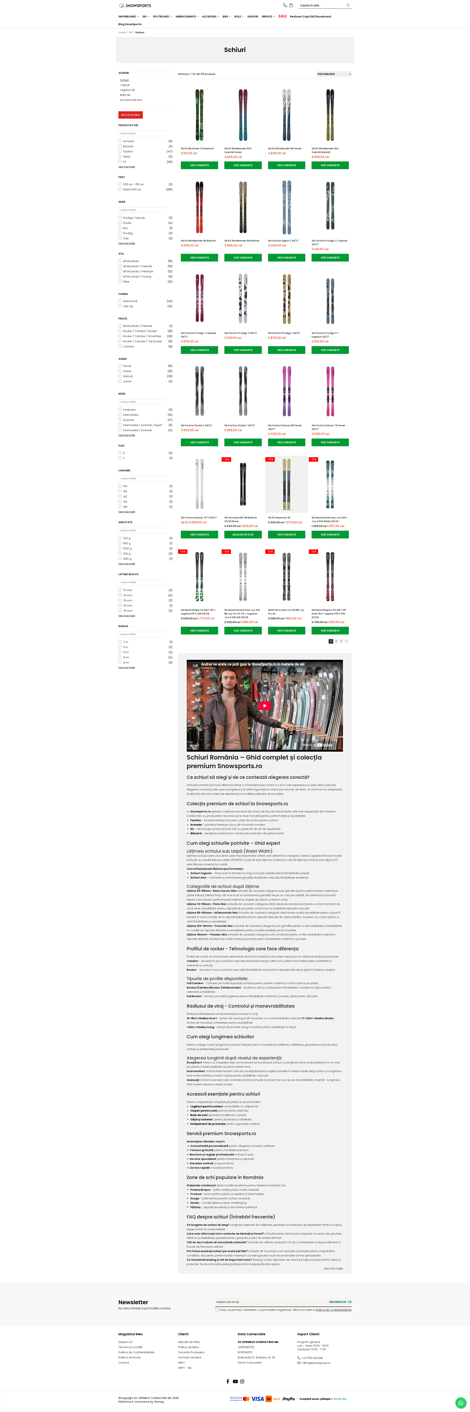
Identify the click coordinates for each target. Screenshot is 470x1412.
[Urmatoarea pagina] (346, 641)
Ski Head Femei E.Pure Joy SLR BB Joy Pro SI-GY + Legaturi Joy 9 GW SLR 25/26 (242, 613)
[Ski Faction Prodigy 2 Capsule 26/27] (330, 207)
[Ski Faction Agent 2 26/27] (286, 207)
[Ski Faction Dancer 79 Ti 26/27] (199, 484)
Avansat (128, 420)
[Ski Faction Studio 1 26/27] (243, 392)
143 (125, 502)
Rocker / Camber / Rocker (140, 331)
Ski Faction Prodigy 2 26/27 (240, 333)
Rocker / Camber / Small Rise (142, 336)
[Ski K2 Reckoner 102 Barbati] (199, 115)
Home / (123, 32)
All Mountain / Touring (137, 276)
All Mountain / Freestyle (138, 271)
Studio (127, 223)
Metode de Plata (189, 1342)
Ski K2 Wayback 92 (279, 517)
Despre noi (125, 1342)
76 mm (127, 605)
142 (125, 496)
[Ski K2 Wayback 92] (286, 484)
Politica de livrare (129, 1357)
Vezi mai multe (333, 1268)
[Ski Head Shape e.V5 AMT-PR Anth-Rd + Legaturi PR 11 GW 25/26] (330, 576)
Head (126, 156)
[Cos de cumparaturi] (291, 5)
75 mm (127, 600)
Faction (128, 151)
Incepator (129, 410)
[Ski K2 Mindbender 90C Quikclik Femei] (243, 115)
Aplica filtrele (130, 115)
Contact (123, 1362)
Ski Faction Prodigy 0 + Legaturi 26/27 (325, 334)
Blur (125, 228)
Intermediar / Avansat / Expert (142, 425)
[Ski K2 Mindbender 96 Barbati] (243, 207)
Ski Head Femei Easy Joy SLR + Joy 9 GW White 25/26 (330, 519)
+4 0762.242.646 (312, 1358)
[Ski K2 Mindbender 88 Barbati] (199, 207)
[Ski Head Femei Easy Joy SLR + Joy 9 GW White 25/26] (330, 484)
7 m (125, 642)
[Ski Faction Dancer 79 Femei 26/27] (330, 392)
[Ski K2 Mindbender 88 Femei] (286, 115)
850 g (127, 543)
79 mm (127, 611)
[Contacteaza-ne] (285, 5)
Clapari (125, 85)
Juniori (127, 381)
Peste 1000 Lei (132, 189)
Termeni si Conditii (130, 1347)
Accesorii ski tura (131, 100)
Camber (128, 346)
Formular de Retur (189, 1357)
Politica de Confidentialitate (334, 1310)
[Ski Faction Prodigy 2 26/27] (243, 300)
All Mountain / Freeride (137, 266)
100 (125, 486)
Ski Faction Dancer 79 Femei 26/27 (328, 427)
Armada (128, 141)
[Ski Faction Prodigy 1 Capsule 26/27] (199, 300)
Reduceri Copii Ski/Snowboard (310, 16)
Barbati (128, 376)
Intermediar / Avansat (137, 430)
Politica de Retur (188, 1347)
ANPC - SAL (185, 1368)
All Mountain (131, 261)
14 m (126, 662)
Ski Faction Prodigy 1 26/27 (284, 333)
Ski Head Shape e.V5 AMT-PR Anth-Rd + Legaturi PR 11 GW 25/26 (329, 613)
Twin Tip (128, 306)
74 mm (127, 595)
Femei (127, 366)
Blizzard (128, 146)
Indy (126, 238)
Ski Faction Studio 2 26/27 (196, 425)
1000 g (127, 548)
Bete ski (125, 95)
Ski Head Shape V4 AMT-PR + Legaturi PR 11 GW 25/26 (198, 611)
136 (125, 491)
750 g (126, 538)
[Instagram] (242, 1381)
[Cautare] (348, 6)
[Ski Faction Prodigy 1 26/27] (286, 300)
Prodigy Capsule (134, 218)
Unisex (127, 371)
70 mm (127, 590)
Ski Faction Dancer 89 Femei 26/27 (284, 427)
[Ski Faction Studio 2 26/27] (199, 392)
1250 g (127, 559)
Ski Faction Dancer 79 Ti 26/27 (199, 517)
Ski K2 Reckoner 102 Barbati (197, 148)
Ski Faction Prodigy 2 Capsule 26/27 (329, 242)
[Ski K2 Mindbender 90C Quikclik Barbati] (330, 115)
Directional (130, 301)
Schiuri (124, 80)
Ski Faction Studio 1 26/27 (239, 425)
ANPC (181, 1362)
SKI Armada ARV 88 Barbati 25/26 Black (240, 519)
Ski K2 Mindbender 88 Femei (284, 148)
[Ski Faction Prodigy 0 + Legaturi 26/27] (330, 300)
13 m (126, 657)
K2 (124, 162)
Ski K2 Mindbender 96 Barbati (241, 240)
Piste (126, 282)
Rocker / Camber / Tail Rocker (142, 341)
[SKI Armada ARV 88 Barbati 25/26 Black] (243, 484)
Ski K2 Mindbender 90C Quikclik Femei (238, 150)
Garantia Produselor (191, 1352)
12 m (126, 652)
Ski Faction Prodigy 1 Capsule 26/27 (198, 334)
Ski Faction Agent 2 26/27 (283, 240)
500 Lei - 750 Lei (133, 184)
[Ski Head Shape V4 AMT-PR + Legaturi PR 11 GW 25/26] (199, 576)
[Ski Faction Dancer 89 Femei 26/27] (286, 392)
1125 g (126, 554)
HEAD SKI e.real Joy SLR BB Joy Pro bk (286, 611)
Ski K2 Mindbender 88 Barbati (198, 240)
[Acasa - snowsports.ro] (139, 5)
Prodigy (128, 233)
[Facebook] (228, 1381)
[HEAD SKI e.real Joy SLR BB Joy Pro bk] (286, 576)
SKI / (132, 32)
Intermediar (130, 415)
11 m (125, 647)
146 (125, 507)
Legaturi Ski (127, 90)
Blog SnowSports (130, 24)
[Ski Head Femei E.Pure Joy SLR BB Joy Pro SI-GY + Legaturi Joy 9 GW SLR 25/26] (243, 576)
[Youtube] (235, 1381)
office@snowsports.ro (316, 1363)
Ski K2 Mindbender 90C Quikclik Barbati (325, 150)
